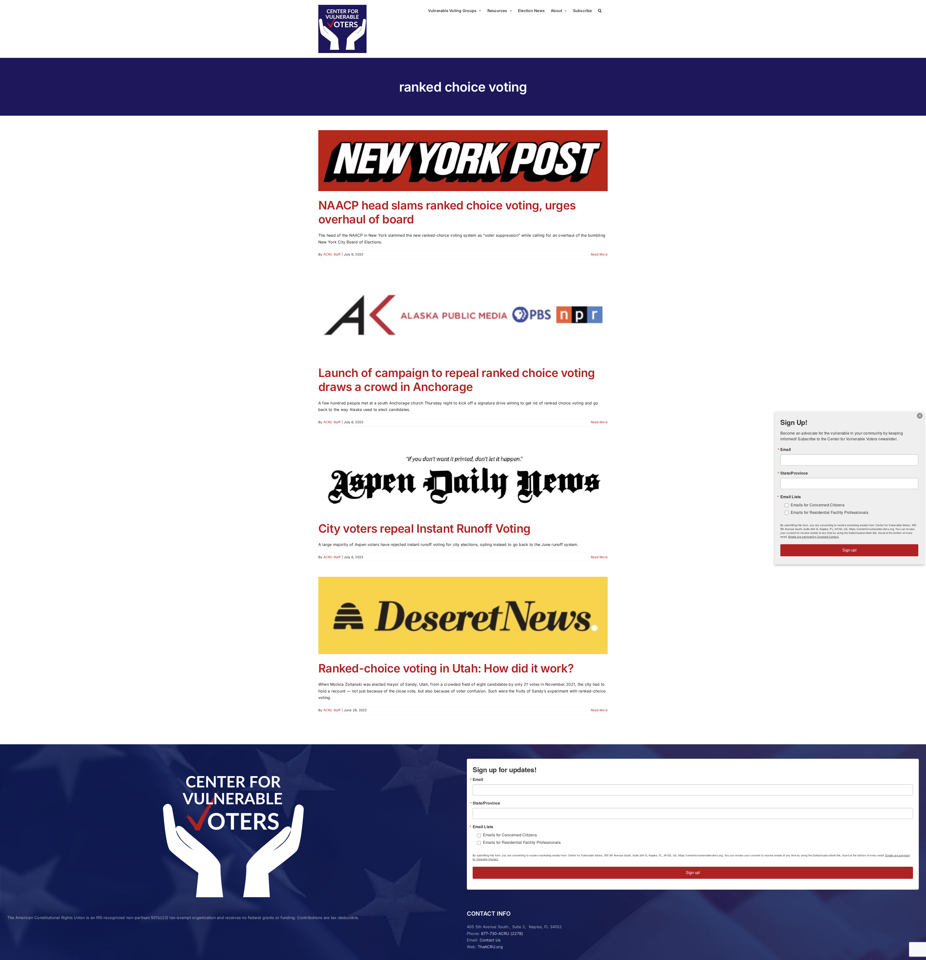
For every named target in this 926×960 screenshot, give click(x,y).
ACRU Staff (331, 254)
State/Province (486, 803)
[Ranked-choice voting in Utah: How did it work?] (463, 615)
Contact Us (490, 940)
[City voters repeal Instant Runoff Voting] (463, 478)
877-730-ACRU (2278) (502, 933)
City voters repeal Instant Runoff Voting (424, 528)
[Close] (920, 416)
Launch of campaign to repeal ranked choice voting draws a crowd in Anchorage (456, 380)
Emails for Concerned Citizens (510, 835)
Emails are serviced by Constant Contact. (813, 536)
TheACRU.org (490, 946)
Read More (599, 254)
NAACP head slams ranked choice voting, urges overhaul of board (447, 212)
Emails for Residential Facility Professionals (522, 842)
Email (478, 779)
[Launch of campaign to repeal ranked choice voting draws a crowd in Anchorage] (463, 316)
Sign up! (693, 873)
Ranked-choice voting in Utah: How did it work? (446, 668)
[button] (600, 10)
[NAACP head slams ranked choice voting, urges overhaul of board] (463, 160)
